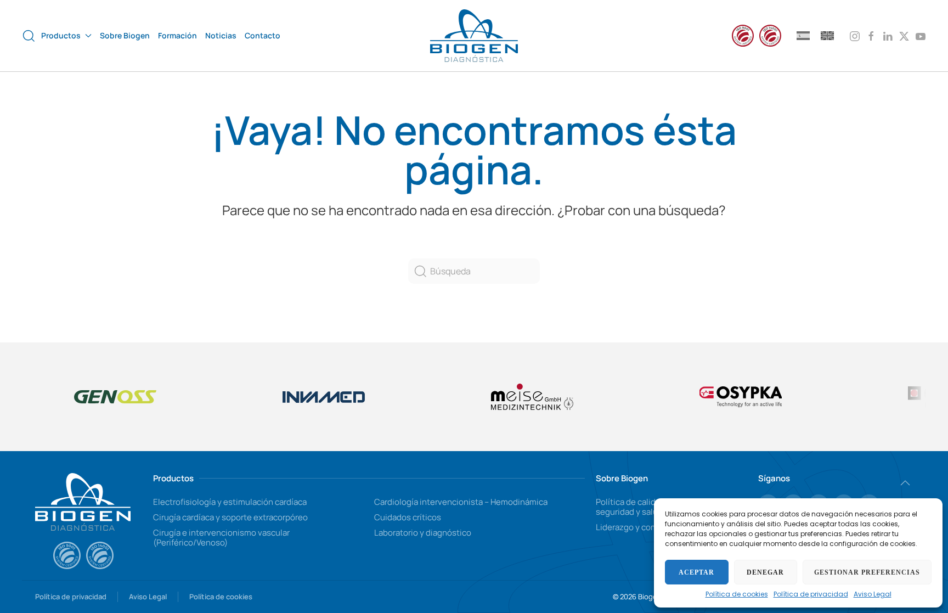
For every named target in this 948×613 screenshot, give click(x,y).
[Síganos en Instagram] (854, 35)
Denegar (765, 572)
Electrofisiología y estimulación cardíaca (230, 502)
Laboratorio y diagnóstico (422, 532)
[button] (29, 36)
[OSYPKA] (740, 396)
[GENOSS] (115, 396)
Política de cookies (737, 594)
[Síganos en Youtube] (920, 35)
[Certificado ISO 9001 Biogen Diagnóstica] (67, 555)
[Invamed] (324, 396)
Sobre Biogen (125, 35)
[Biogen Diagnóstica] (83, 500)
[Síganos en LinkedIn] (887, 35)
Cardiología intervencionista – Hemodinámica (461, 502)
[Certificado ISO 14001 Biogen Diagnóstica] (100, 555)
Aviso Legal (872, 594)
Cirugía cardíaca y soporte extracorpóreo (230, 517)
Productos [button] (61, 35)
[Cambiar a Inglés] (827, 35)
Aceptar (696, 572)
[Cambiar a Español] (803, 35)
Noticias (220, 35)
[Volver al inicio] (474, 36)
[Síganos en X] (904, 35)
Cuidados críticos (407, 517)
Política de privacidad (811, 594)
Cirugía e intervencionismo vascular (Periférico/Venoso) (221, 537)
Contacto (262, 35)
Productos (173, 478)
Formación (177, 35)
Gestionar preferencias (867, 572)
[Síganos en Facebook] (871, 35)
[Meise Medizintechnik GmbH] (532, 397)
